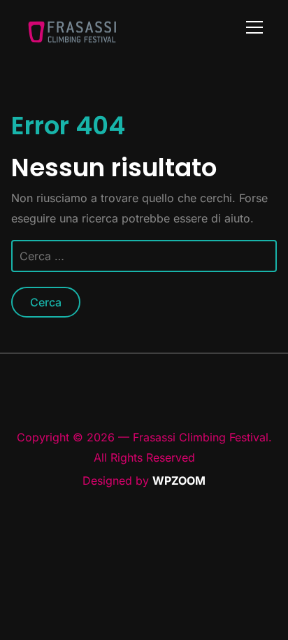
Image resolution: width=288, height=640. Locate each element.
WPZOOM (179, 481)
